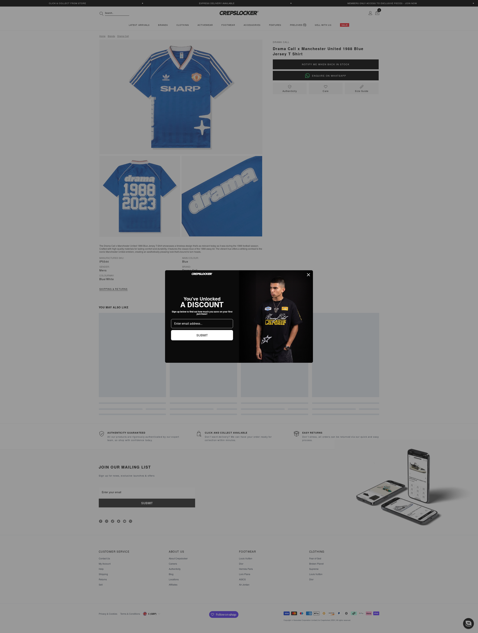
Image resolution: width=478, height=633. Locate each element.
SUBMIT (202, 335)
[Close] (308, 274)
